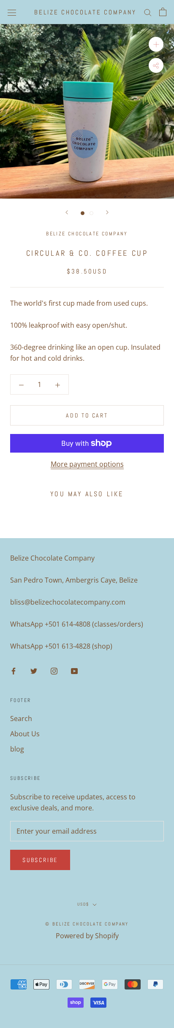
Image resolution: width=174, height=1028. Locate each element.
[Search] (148, 12)
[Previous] (66, 212)
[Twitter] (33, 670)
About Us (25, 733)
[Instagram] (54, 670)
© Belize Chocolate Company (86, 924)
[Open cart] (162, 12)
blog (17, 749)
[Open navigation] (12, 12)
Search (21, 718)
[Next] (107, 212)
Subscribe (40, 860)
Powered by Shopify (87, 935)
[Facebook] (13, 670)
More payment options (87, 464)
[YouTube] (74, 670)
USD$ (83, 904)
